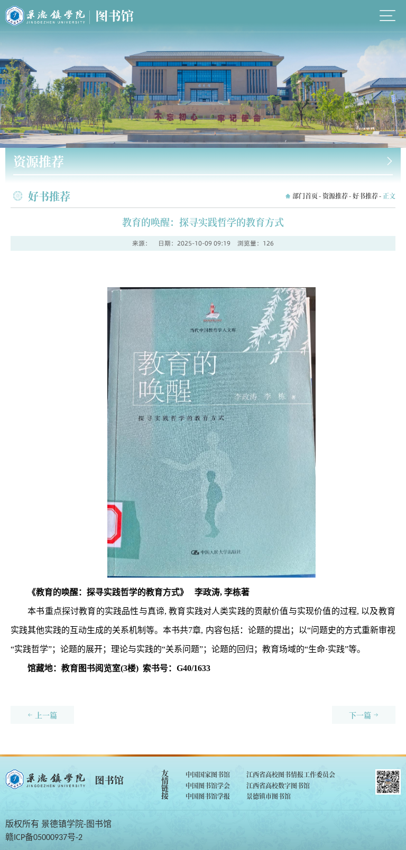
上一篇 (46, 715)
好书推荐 (365, 195)
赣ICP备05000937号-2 (43, 838)
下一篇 (360, 715)
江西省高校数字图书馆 (278, 785)
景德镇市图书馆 (268, 795)
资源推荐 (335, 195)
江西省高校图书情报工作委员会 (290, 774)
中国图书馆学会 (208, 785)
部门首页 (305, 195)
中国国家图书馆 (208, 774)
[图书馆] (69, 16)
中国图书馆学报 (208, 795)
